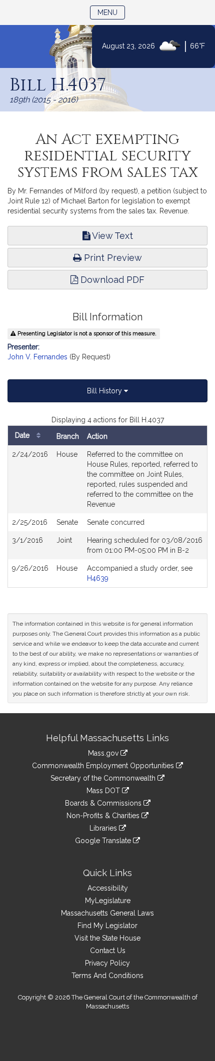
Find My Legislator (108, 926)
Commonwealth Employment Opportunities (104, 766)
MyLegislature (107, 901)
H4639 (97, 578)
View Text (111, 235)
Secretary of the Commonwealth (104, 778)
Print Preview (112, 257)
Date (23, 435)
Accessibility (108, 888)
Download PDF (111, 279)
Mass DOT (104, 791)
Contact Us (108, 951)
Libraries (104, 828)
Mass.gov (104, 753)
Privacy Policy (107, 963)
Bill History (105, 391)
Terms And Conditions (108, 976)
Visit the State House (107, 938)
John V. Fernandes (38, 357)
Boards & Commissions (104, 803)
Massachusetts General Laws (107, 913)
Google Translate (104, 841)
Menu (111, 12)
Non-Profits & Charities (104, 816)
